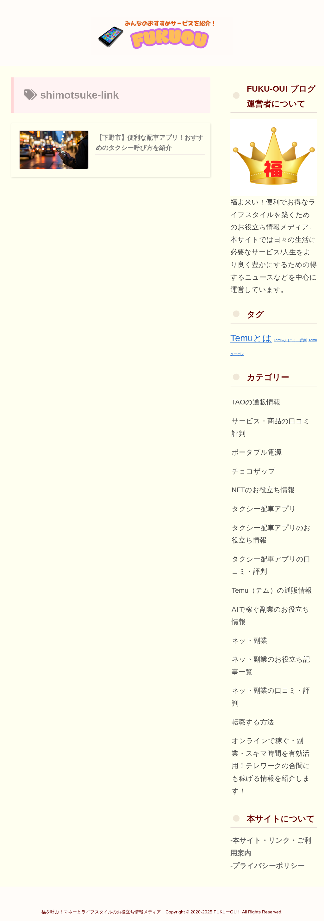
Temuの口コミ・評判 (290, 340)
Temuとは (251, 338)
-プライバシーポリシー (267, 865)
